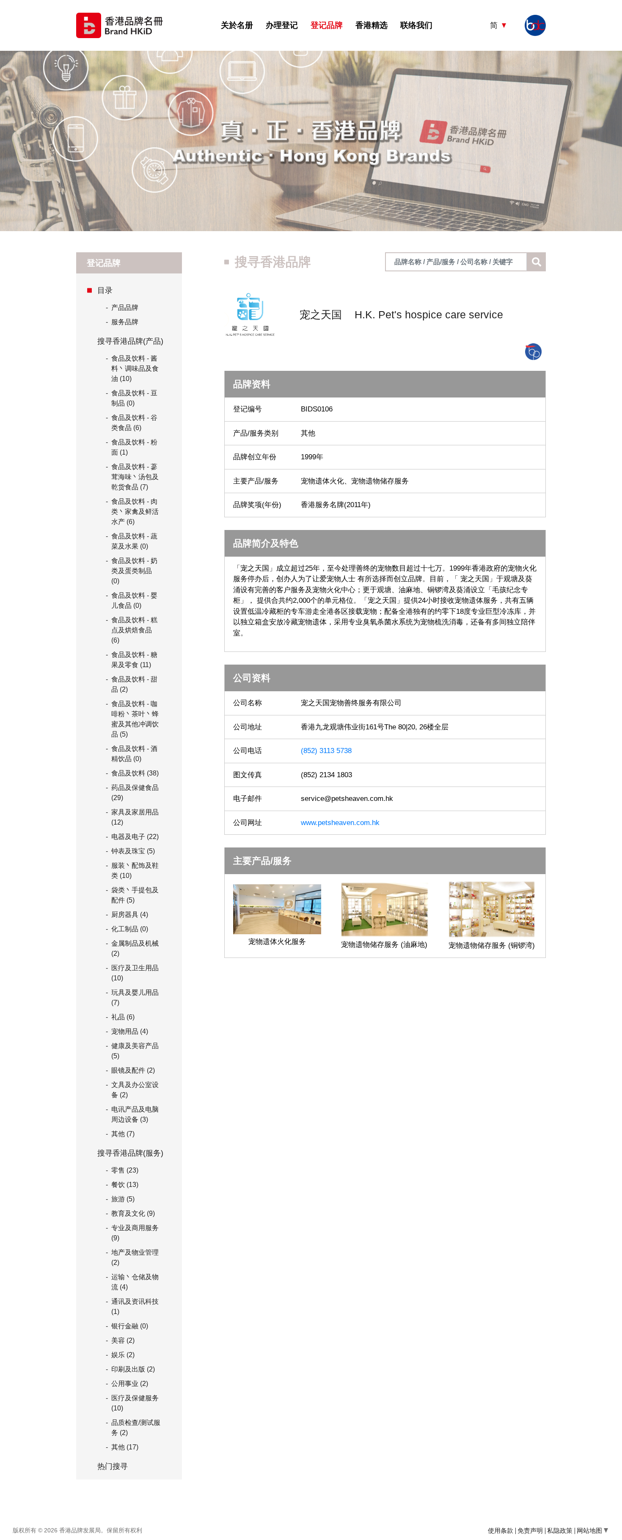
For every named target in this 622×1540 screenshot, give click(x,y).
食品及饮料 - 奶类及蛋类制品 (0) (134, 571)
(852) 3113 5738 (326, 751)
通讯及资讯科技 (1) (135, 1306)
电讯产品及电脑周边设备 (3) (135, 1114)
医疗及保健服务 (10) (135, 1403)
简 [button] (495, 25)
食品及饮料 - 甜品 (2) (134, 684)
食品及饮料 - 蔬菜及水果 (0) (134, 541)
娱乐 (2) (123, 1354)
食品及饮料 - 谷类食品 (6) (134, 422)
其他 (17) (124, 1447)
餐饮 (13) (124, 1184)
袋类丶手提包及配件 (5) (135, 895)
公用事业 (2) (129, 1383)
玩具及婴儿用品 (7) (135, 997)
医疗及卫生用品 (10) (135, 973)
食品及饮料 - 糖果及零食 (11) (134, 659)
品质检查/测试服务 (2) (135, 1427)
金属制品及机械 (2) (135, 948)
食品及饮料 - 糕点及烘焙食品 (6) (134, 630)
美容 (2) (123, 1340)
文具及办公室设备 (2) (135, 1089)
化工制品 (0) (129, 929)
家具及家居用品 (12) (135, 817)
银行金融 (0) (129, 1326)
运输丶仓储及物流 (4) (135, 1282)
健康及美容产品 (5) (135, 1051)
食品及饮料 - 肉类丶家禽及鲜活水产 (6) (135, 511)
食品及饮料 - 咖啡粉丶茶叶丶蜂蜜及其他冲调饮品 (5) (135, 719)
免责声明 (530, 1530)
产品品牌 (122, 307)
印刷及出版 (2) (133, 1369)
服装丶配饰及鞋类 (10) (135, 870)
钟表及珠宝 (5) (133, 851)
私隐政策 (559, 1530)
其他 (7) (123, 1133)
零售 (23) (124, 1170)
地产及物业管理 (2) (135, 1257)
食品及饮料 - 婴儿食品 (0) (134, 600)
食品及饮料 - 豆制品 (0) (134, 398)
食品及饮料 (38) (135, 773)
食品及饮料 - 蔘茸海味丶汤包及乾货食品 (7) (135, 477)
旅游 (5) (123, 1199)
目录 (105, 290)
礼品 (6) (123, 1017)
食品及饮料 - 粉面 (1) (134, 447)
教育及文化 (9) (133, 1213)
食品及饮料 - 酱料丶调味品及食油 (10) (135, 368)
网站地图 (590, 1530)
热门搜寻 (112, 1466)
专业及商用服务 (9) (135, 1233)
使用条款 (500, 1530)
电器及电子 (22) (135, 836)
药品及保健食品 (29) (135, 792)
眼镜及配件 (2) (133, 1070)
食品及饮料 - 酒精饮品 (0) (134, 753)
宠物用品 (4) (129, 1031)
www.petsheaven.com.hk (340, 823)
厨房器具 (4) (129, 914)
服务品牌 (122, 322)
